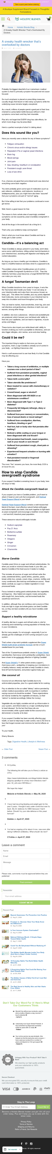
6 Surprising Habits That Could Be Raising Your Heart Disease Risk (28, 970)
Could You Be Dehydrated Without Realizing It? (28, 945)
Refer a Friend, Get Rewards (26, 1129)
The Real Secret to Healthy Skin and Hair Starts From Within (28, 987)
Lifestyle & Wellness (36, 741)
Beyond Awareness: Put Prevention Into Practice (29, 915)
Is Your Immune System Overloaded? (25, 930)
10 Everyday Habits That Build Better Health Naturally (27, 962)
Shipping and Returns (26, 1127)
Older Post (8, 749)
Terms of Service (26, 1124)
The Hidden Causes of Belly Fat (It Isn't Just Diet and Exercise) (29, 979)
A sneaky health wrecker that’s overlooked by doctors (21, 42)
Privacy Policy (26, 1121)
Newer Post (43, 749)
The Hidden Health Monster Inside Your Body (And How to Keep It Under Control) (27, 953)
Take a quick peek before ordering (27, 4)
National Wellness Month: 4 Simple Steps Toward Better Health (26, 938)
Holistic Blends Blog (25, 27)
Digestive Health (19, 741)
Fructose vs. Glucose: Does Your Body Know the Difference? (27, 923)
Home (10, 27)
